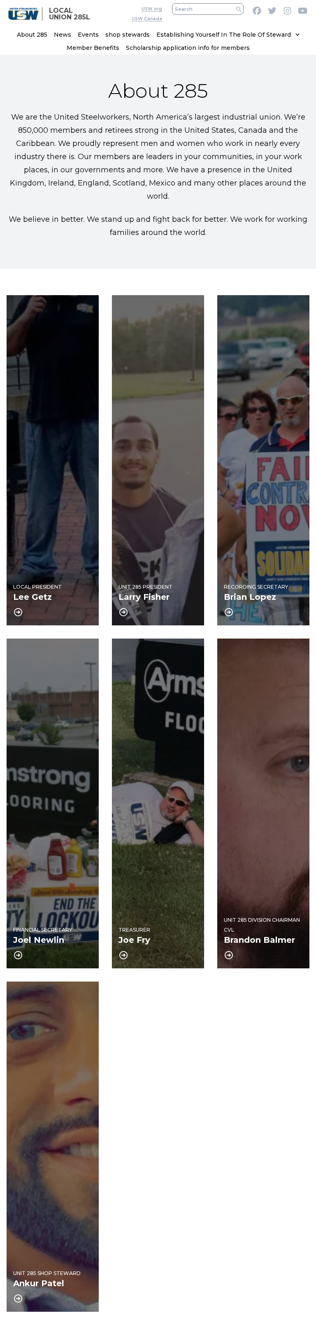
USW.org (152, 9)
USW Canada (147, 18)
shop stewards (127, 34)
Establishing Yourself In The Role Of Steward (223, 34)
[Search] (239, 9)
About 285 (32, 34)
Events (88, 34)
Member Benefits (93, 48)
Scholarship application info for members (188, 48)
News (62, 34)
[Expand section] (297, 34)
